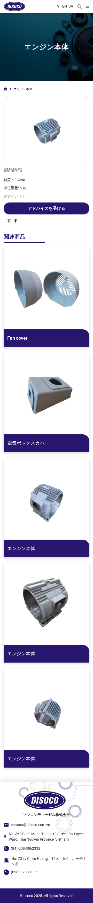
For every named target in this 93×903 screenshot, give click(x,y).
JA (71, 6)
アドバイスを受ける (46, 208)
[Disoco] (14, 6)
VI (58, 6)
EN (64, 6)
